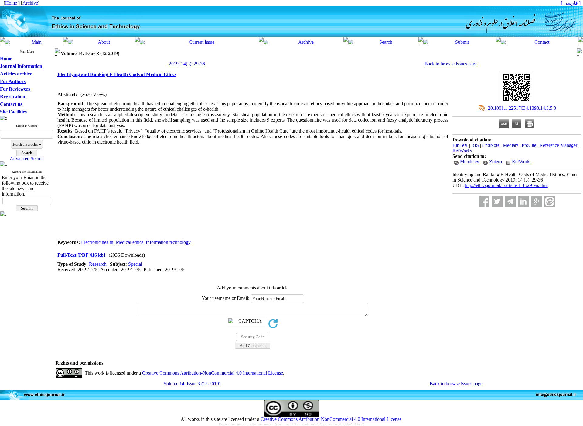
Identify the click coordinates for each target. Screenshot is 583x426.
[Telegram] (510, 201)
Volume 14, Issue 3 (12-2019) (191, 383)
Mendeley (469, 161)
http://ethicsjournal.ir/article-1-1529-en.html (506, 185)
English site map (259, 424)
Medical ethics (129, 242)
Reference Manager (558, 145)
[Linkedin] (523, 201)
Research (98, 264)
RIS (475, 145)
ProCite (529, 145)
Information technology (168, 242)
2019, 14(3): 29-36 (187, 63)
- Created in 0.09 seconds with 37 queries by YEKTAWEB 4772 (317, 424)
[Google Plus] (536, 201)
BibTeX (460, 145)
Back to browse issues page (450, 63)
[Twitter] (497, 201)
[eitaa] (549, 201)
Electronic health (97, 242)
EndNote (490, 145)
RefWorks (462, 150)
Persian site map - (233, 424)
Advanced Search (27, 158)
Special (135, 264)
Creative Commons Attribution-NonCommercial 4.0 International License (212, 373)
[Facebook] (484, 201)
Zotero (495, 161)
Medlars (510, 145)
